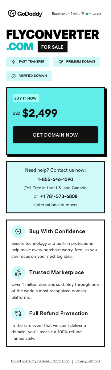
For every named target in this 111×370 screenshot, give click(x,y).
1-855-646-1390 (55, 179)
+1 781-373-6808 (58, 196)
